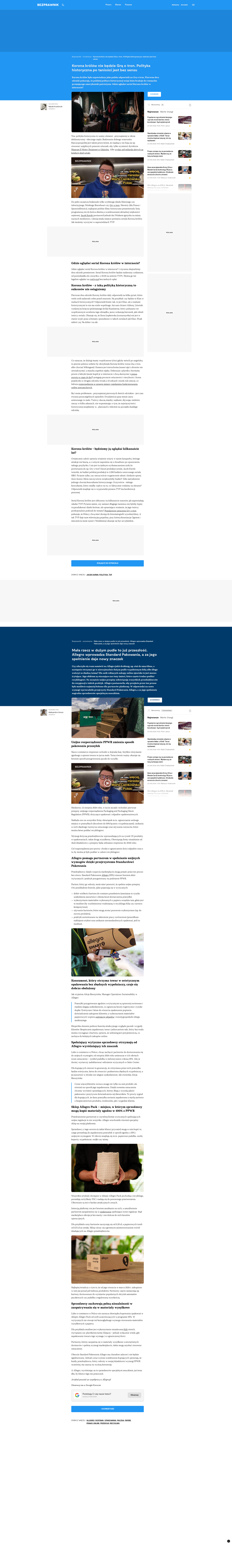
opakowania (105, 1212)
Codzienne (154, 94)
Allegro (105, 875)
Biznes (118, 5)
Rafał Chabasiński (167, 144)
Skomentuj (157, 105)
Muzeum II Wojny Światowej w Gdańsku (90, 150)
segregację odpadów (104, 1017)
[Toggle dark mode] (63, 4)
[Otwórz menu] (192, 4)
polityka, (103, 575)
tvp (110, 575)
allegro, (91, 1420)
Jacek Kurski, (93, 575)
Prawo (108, 5)
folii (126, 1330)
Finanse (128, 5)
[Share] (190, 104)
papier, (128, 1420)
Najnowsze (153, 112)
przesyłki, (104, 1423)
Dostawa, (99, 1420)
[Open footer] (228, 1541)
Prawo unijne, (93, 1423)
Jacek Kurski (87, 216)
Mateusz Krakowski (168, 178)
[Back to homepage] (48, 5)
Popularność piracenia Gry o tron (120, 511)
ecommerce (155, 700)
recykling (115, 1423)
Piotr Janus (165, 126)
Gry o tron (115, 205)
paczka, (120, 1420)
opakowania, (111, 1420)
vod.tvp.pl (94, 279)
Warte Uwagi (166, 112)
